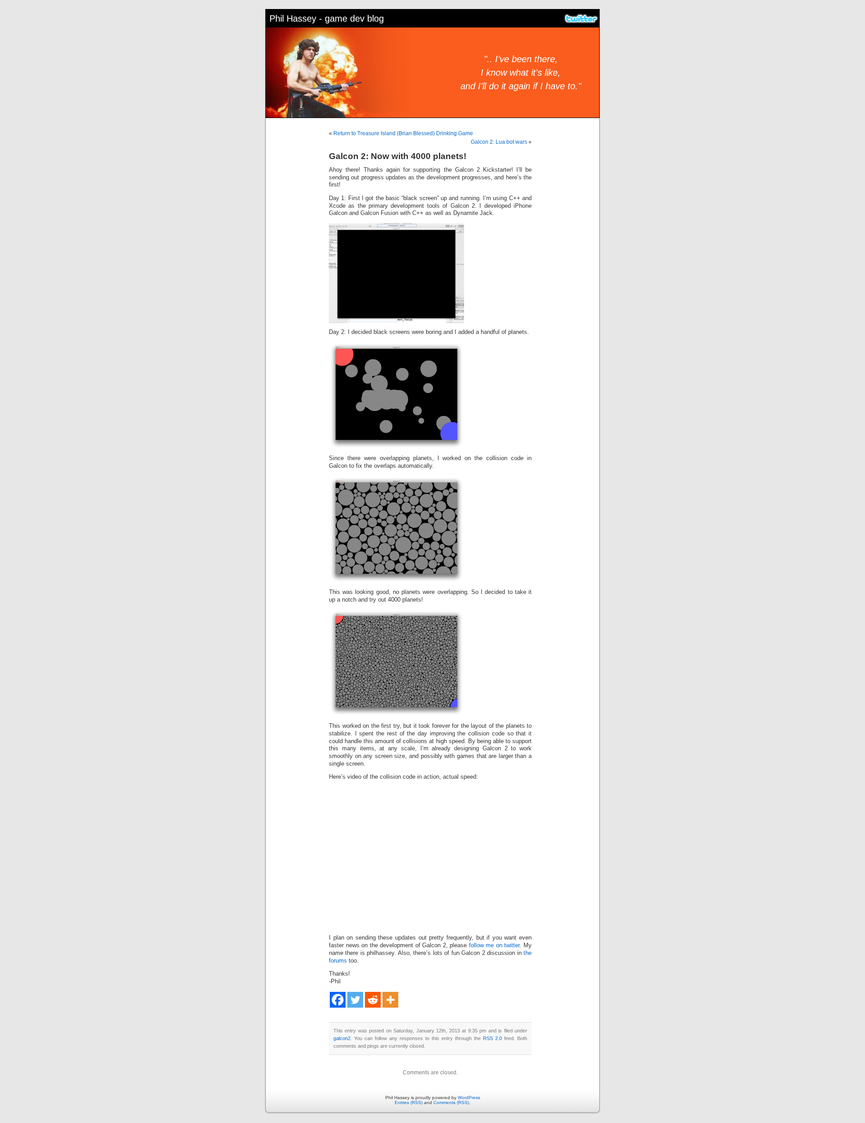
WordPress (469, 1097)
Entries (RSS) (409, 1102)
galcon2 (342, 1038)
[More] (390, 1000)
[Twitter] (355, 1000)
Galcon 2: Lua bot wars (499, 142)
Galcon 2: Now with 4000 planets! (397, 156)
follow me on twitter (494, 945)
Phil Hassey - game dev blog (326, 18)
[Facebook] (338, 1000)
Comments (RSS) (451, 1102)
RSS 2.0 (492, 1038)
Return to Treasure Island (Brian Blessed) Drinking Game (403, 133)
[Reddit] (373, 1000)
